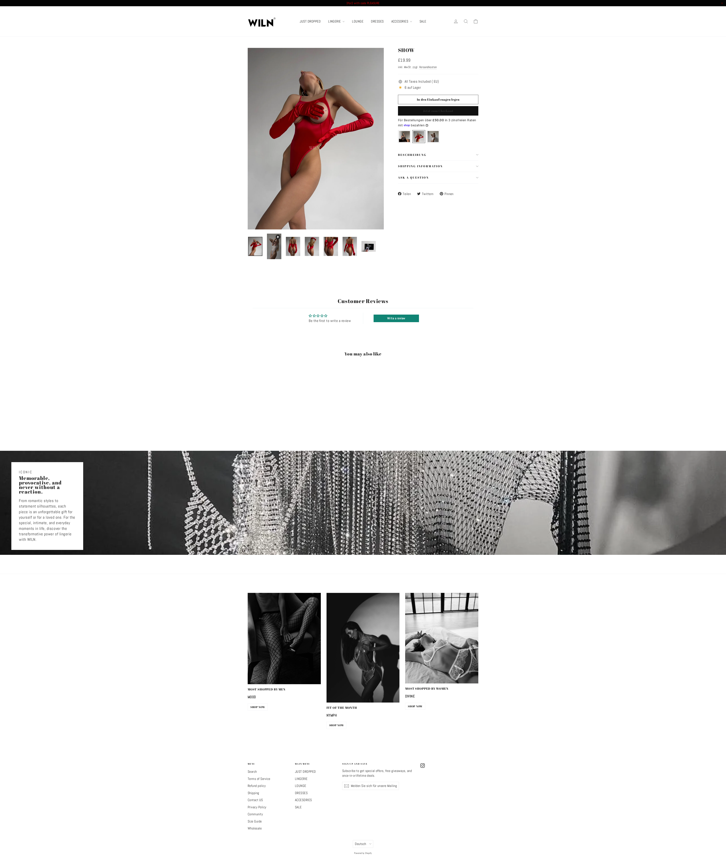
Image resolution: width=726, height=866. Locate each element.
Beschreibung (412, 155)
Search (252, 772)
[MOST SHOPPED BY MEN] (284, 638)
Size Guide (255, 821)
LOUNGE (357, 21)
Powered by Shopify (363, 853)
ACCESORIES (400, 21)
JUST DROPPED (310, 21)
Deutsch (360, 844)
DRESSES (377, 21)
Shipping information (420, 166)
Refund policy (257, 786)
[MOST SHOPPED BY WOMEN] (441, 638)
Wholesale (255, 828)
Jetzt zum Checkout (438, 111)
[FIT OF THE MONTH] (363, 648)
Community (255, 814)
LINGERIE (335, 21)
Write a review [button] (396, 318)
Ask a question (413, 177)
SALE (423, 21)
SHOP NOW (257, 707)
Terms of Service (259, 779)
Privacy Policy (257, 807)
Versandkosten (428, 67)
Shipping (253, 793)
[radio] (404, 136)
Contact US (255, 800)
